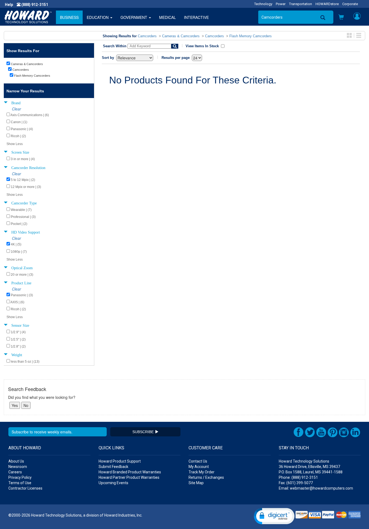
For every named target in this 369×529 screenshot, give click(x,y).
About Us (16, 461)
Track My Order (201, 472)
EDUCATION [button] (98, 17)
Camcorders (147, 36)
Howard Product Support (120, 461)
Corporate (350, 4)
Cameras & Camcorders (181, 36)
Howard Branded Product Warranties (130, 472)
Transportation (300, 4)
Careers (15, 472)
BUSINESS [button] (69, 17)
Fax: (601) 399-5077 (296, 483)
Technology (263, 4)
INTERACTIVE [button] (196, 17)
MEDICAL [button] (167, 17)
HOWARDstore (327, 4)
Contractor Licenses (25, 488)
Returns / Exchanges (206, 477)
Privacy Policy (20, 477)
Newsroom (17, 466)
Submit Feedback (113, 466)
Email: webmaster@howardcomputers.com (316, 488)
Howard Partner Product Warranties (129, 477)
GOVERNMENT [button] (134, 17)
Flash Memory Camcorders (250, 36)
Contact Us (198, 461)
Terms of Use (19, 483)
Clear (16, 109)
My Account (199, 466)
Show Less (14, 144)
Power (281, 4)
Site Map (196, 483)
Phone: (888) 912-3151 (298, 477)
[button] (341, 18)
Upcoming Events (113, 483)
